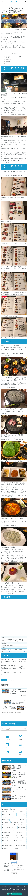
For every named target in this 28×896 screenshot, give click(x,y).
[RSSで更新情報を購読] (16, 873)
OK (8, 893)
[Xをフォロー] (12, 873)
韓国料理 (5, 680)
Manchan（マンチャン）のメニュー (14, 57)
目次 (12, 53)
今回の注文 (8, 59)
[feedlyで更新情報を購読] (14, 873)
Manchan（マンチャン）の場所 (13, 56)
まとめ (7, 63)
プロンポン (11, 680)
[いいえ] (26, 890)
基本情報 (8, 61)
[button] (25, 729)
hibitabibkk (14, 862)
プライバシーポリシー (16, 893)
